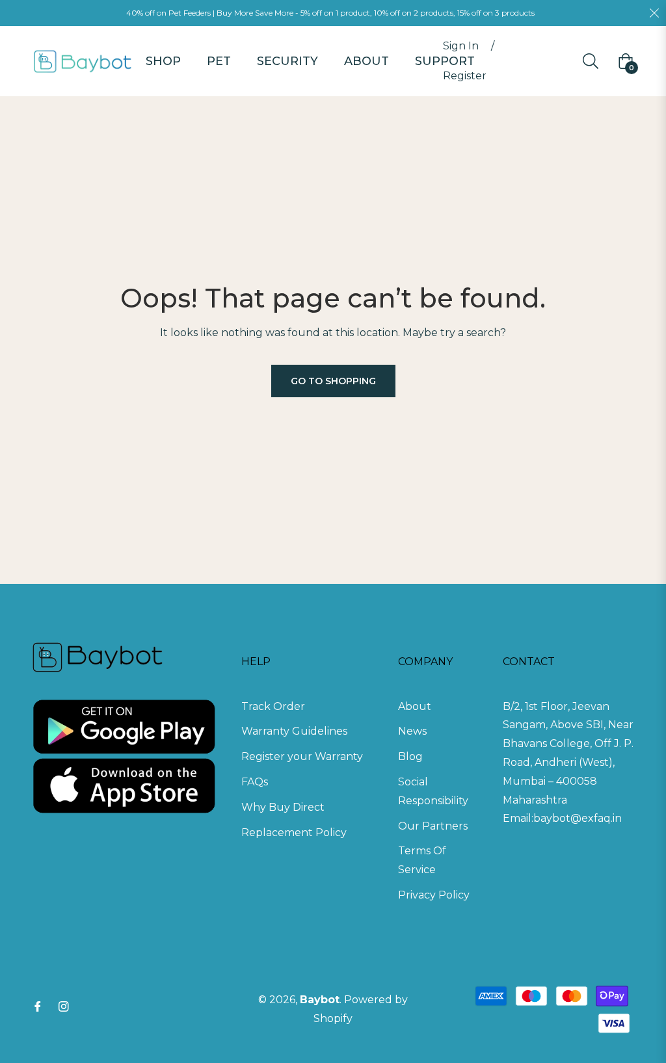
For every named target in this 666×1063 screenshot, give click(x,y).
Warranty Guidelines (294, 731)
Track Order (273, 706)
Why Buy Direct (283, 807)
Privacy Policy (434, 895)
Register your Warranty (302, 756)
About (414, 706)
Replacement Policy (294, 832)
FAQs (254, 782)
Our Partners (433, 826)
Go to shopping (333, 381)
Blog (410, 756)
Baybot (320, 999)
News (412, 731)
